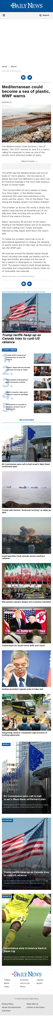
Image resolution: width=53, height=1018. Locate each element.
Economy (24, 980)
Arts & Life (25, 983)
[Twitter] (29, 77)
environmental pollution (25, 276)
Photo (22, 987)
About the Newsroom (11, 1007)
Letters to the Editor (35, 1007)
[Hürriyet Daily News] (26, 6)
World (13, 67)
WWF (17, 149)
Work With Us (32, 1004)
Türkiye (7, 980)
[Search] (40, 15)
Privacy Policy (8, 1004)
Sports (39, 983)
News (4, 67)
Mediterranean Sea (9, 276)
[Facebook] (23, 77)
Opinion (40, 980)
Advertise (6, 1011)
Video (6, 987)
